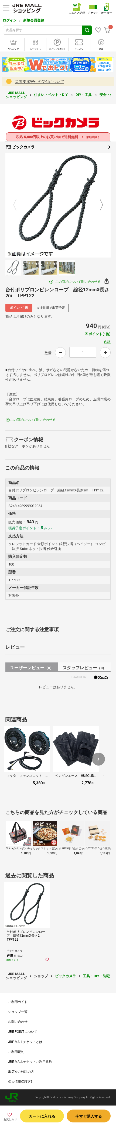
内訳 (107, 342)
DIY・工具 (84, 95)
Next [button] (98, 205)
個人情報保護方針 (21, 1081)
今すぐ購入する (89, 1116)
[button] (98, 759)
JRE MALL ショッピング (16, 95)
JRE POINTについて (22, 1032)
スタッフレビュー (84, 667)
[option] (58, 205)
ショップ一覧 (18, 1012)
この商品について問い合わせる (78, 282)
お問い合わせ (18, 1022)
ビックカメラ (23, 147)
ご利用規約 (16, 1052)
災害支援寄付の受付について (39, 81)
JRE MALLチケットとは (25, 1042)
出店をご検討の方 (21, 1072)
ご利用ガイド (18, 1002)
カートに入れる (42, 1116)
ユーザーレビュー (31, 667)
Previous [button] (18, 205)
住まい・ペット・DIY (51, 95)
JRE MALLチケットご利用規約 (30, 1062)
